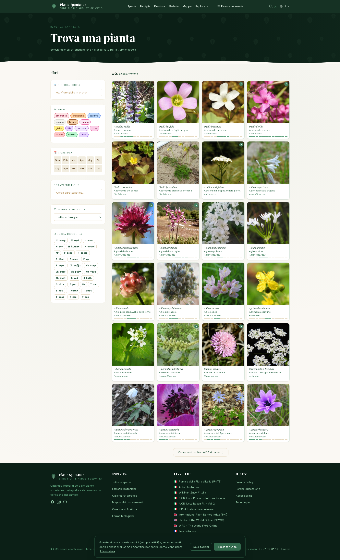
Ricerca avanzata (232, 6)
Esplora (200, 6)
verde (71, 134)
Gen (57, 160)
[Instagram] (59, 502)
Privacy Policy (244, 482)
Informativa (107, 551)
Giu (98, 160)
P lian (60, 259)
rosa (94, 128)
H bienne (73, 246)
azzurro (94, 115)
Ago (65, 168)
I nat (59, 290)
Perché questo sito (248, 489)
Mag (90, 160)
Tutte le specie (121, 482)
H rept (75, 240)
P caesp (83, 252)
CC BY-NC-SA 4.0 (269, 549)
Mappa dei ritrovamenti (127, 502)
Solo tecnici (201, 547)
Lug (57, 168)
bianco (60, 122)
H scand (89, 246)
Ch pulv (76, 271)
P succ (74, 259)
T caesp (73, 290)
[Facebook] (52, 502)
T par (85, 296)
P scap (68, 252)
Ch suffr (75, 265)
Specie (132, 6)
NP (57, 252)
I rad (93, 284)
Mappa (187, 6)
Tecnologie (243, 502)
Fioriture (159, 6)
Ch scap (91, 265)
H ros (59, 246)
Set (74, 168)
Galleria (174, 6)
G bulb (87, 278)
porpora (81, 128)
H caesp (61, 240)
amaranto (61, 115)
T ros (73, 296)
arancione (78, 115)
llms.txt (285, 549)
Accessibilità (244, 495)
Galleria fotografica (124, 495)
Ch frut (91, 271)
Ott (82, 168)
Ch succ (61, 271)
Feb (65, 160)
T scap (60, 296)
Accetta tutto (227, 547)
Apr (82, 160)
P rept (60, 265)
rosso (59, 134)
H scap (89, 240)
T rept (87, 290)
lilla (69, 128)
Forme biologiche (123, 516)
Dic (98, 168)
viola (83, 134)
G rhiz (60, 284)
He (83, 284)
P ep (86, 259)
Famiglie (145, 6)
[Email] (65, 502)
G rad (74, 278)
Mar (74, 160)
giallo (59, 128)
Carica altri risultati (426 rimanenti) (201, 452)
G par (73, 284)
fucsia (85, 122)
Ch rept (61, 278)
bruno (72, 122)
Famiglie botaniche (124, 489)
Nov (90, 168)
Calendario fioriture (124, 509)
